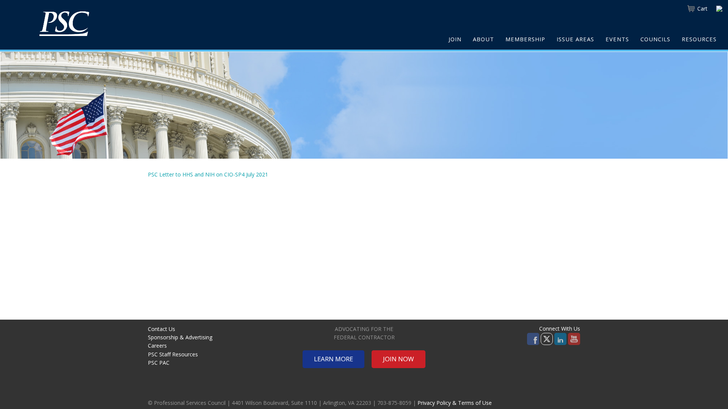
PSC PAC (158, 362)
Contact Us (161, 329)
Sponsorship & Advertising (180, 337)
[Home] (64, 23)
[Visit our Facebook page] (533, 338)
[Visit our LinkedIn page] (560, 338)
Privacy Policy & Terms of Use (454, 402)
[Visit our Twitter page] (547, 338)
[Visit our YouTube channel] (574, 338)
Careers (157, 345)
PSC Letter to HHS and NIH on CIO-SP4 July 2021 (208, 174)
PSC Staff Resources (173, 354)
